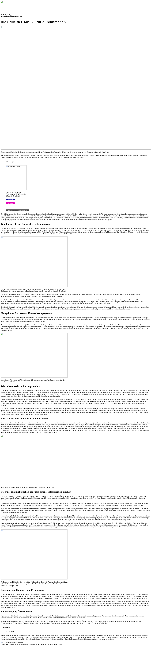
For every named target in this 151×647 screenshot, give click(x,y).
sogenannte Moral (107, 309)
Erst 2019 (4, 300)
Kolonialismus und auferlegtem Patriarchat (35, 390)
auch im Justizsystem (67, 426)
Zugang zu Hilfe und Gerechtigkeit (39, 392)
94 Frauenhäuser (16, 319)
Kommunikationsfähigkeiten (10, 296)
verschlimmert (98, 216)
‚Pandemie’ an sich (45, 219)
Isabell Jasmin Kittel (15, 17)
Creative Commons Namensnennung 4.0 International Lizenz (42, 644)
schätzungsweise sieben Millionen (61, 214)
